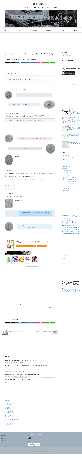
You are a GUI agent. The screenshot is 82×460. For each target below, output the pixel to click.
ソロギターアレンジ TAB (21, 59)
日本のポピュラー (68, 229)
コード (68, 220)
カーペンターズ (67, 218)
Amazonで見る (20, 245)
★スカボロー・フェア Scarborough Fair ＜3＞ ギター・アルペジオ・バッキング (20, 360)
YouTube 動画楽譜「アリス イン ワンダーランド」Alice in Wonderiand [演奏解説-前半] (22, 374)
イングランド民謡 (73, 217)
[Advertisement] (27, 39)
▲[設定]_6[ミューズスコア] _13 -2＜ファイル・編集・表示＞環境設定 (74, 143)
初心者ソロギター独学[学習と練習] (11, 416)
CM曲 (63, 215)
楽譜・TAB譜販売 (8, 424)
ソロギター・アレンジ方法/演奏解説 (12, 419)
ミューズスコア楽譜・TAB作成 (69, 185)
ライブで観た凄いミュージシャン (11, 412)
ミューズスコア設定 (9, 423)
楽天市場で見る (31, 245)
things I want (66, 215)
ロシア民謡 (66, 227)
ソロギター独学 (8, 415)
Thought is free (47, 451)
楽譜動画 (7, 405)
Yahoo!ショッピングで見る (42, 245)
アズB (54, 307)
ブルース (75, 225)
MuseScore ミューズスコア (10, 420)
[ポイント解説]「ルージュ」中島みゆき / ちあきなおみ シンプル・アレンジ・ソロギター (74, 120)
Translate (69, 55)
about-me (3, 442)
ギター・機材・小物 (9, 411)
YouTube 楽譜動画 (29, 59)
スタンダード (36, 59)
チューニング (69, 224)
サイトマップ (3, 440)
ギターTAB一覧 (8, 400)
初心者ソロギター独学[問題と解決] (69, 179)
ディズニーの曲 (75, 224)
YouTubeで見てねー (19, 200)
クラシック (72, 218)
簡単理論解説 (73, 233)
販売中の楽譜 (8, 426)
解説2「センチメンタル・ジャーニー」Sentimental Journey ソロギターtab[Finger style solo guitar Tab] (26, 365)
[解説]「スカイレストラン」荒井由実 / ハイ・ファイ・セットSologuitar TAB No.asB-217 (74, 128)
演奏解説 (68, 233)
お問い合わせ (3, 435)
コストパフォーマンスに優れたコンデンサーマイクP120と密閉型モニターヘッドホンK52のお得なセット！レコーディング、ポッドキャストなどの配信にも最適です (70, 83)
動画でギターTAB (8, 408)
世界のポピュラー (71, 227)
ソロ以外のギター (8, 404)
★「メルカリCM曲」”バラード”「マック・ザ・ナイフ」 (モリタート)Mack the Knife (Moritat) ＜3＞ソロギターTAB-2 (28, 369)
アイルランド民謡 (72, 215)
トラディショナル (67, 225)
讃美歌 (77, 233)
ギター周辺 (7, 409)
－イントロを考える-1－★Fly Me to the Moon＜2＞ (27, 227)
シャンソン (73, 220)
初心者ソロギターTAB (9, 403)
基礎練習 (76, 227)
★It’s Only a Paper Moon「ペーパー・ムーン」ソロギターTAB (17, 379)
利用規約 (2, 438)
